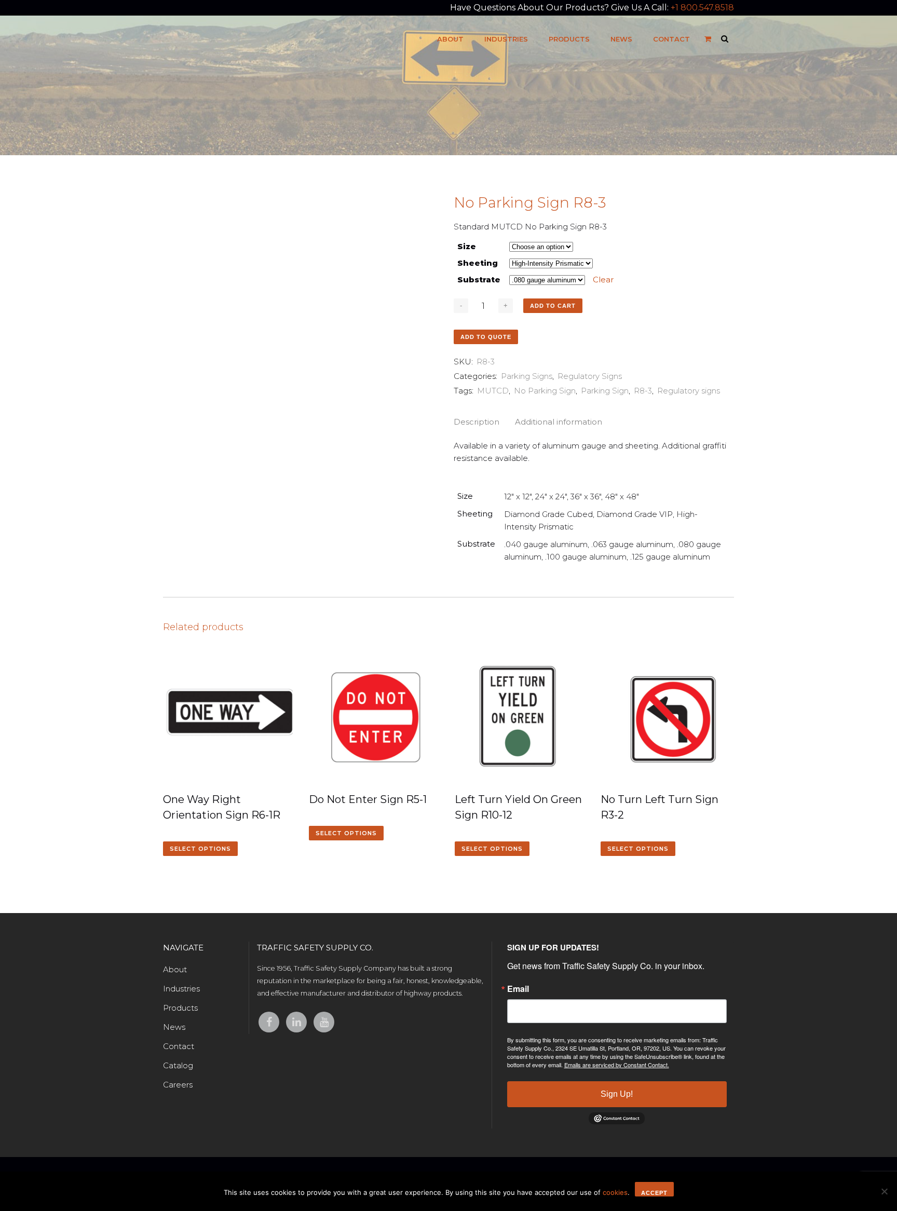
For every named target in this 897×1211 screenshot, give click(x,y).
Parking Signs (526, 376)
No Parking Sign (545, 391)
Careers (178, 1085)
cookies (615, 1192)
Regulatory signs (688, 391)
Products (180, 1008)
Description (476, 422)
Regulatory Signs (590, 376)
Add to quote (485, 337)
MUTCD (493, 391)
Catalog (178, 1065)
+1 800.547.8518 (702, 7)
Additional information (558, 422)
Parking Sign (605, 391)
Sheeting (477, 263)
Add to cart (553, 306)
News (174, 1027)
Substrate (478, 279)
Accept (654, 1193)
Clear (603, 279)
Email (518, 989)
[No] (884, 1191)
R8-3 (643, 391)
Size (466, 246)
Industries (181, 989)
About (175, 969)
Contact (178, 1046)
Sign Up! (617, 1094)
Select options (200, 848)
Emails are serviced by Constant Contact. (616, 1064)
